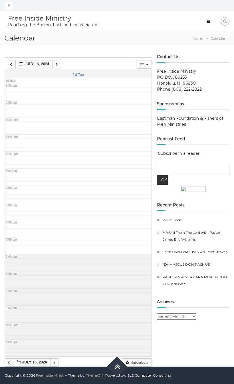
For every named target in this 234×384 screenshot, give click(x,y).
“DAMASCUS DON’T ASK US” (187, 264)
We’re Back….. (174, 220)
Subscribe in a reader (178, 153)
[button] (136, 362)
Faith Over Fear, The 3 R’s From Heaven (195, 252)
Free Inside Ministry (39, 18)
